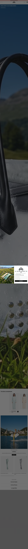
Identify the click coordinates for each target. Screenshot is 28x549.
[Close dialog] (27, 266)
